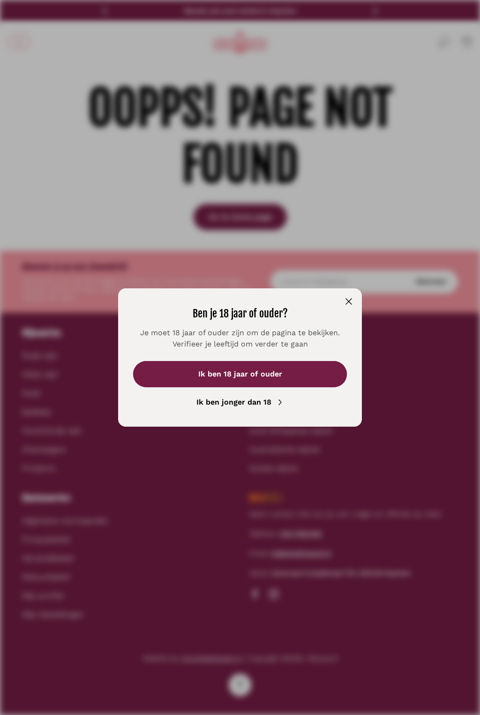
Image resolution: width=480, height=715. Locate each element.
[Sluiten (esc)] (348, 301)
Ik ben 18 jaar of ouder (240, 373)
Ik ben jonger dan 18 (233, 402)
